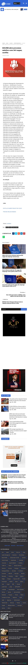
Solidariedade (17, 600)
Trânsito (18, 602)
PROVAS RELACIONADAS (9, 211)
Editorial (10, 573)
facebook (24, 309)
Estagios (9, 578)
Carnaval (24, 557)
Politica (21, 594)
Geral (3, 584)
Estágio (3, 578)
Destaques (23, 568)
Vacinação (19, 605)
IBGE (13, 584)
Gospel (8, 584)
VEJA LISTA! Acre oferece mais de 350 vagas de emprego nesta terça (12, 256)
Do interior (20, 571)
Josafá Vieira (4, 586)
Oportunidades (23, 9)
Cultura (9, 565)
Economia (4, 573)
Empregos (4, 576)
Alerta (11, 43)
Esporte (22, 576)
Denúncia (4, 568)
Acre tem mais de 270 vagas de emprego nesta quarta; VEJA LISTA (13, 285)
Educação (16, 573)
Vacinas (3, 608)
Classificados (13, 560)
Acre (7, 43)
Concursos (4, 563)
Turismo (24, 602)
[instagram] (15, 660)
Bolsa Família (4, 557)
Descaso (10, 568)
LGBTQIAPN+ (17, 586)
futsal (16, 581)
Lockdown (4, 589)
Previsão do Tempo (6, 597)
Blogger (24, 663)
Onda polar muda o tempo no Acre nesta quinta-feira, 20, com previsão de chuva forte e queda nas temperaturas (18, 623)
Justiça (10, 586)
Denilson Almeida (17, 565)
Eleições (23, 573)
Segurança (9, 600)
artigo (24, 552)
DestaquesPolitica (5, 571)
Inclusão (18, 584)
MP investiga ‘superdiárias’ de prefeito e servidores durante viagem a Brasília (18, 431)
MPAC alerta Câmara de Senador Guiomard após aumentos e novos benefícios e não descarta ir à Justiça (18, 415)
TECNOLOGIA (4, 602)
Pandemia (4, 594)
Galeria (21, 581)
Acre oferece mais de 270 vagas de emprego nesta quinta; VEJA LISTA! (12, 270)
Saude (20, 597)
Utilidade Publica (11, 605)
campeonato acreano (14, 557)
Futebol (11, 581)
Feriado (23, 578)
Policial (16, 594)
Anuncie (13, 545)
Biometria (14, 555)
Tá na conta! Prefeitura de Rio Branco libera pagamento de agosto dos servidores (17, 423)
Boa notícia (21, 555)
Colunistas (21, 560)
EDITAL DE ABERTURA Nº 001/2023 (12, 208)
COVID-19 (4, 565)
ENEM (16, 576)
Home (3, 43)
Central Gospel (5, 560)
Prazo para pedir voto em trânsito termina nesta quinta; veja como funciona (17, 616)
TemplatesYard (12, 663)
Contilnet (9, 223)
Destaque (16, 568)
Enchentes (11, 576)
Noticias (3, 592)
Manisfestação (12, 589)
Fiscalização (4, 581)
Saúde (3, 600)
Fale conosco (20, 545)
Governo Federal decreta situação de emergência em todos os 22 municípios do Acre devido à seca (17, 476)
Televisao (12, 602)
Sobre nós (7, 545)
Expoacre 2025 (16, 578)
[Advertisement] (14, 26)
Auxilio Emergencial (6, 555)
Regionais (15, 597)
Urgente (3, 605)
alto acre (18, 552)
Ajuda (7, 552)
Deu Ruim (14, 571)
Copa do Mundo (12, 563)
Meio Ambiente (20, 589)
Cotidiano (20, 563)
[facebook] (12, 660)
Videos (8, 608)
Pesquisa (10, 594)
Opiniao (9, 592)
